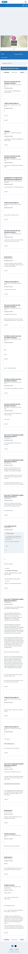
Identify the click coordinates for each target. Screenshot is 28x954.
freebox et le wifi (9, 885)
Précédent (6, 72)
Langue (11, 949)
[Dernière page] (26, 72)
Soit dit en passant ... (10, 834)
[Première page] (2, 72)
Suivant (22, 72)
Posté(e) (8, 88)
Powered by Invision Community (14, 952)
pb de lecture (8, 257)
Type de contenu (7, 63)
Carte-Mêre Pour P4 (10, 526)
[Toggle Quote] (6, 533)
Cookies (17, 949)
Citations (7, 131)
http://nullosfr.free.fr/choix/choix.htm (12, 783)
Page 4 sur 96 (15, 72)
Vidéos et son (9, 258)
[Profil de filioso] (14, 49)
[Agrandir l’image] (9, 743)
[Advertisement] (14, 21)
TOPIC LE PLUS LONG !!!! (11, 103)
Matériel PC (9, 438)
